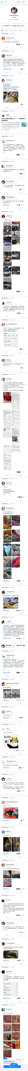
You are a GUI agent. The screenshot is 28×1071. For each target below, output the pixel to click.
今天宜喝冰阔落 (10, 592)
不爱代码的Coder (10, 761)
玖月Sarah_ (9, 1009)
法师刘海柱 (9, 216)
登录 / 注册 (12, 1066)
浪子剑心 (8, 900)
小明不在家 (9, 80)
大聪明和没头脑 (10, 655)
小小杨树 (8, 621)
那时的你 (8, 711)
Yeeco (7, 728)
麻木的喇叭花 (9, 165)
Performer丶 (9, 379)
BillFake (8, 831)
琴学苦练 (8, 360)
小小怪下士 (9, 778)
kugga (7, 114)
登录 (23, 2)
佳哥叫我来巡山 (4, 33)
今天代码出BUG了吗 (11, 324)
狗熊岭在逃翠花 (10, 864)
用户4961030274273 (12, 802)
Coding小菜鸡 (10, 38)
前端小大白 (9, 483)
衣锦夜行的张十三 (11, 140)
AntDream (9, 971)
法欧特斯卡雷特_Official (12, 683)
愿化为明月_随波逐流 (21, 645)
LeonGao (8, 302)
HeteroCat (9, 55)
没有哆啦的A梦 (10, 508)
